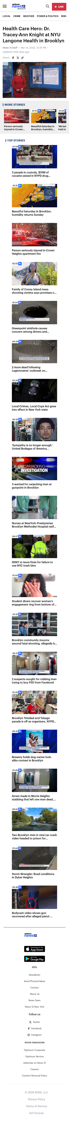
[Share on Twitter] (17, 57)
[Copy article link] (22, 57)
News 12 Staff (10, 48)
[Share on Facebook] (13, 57)
